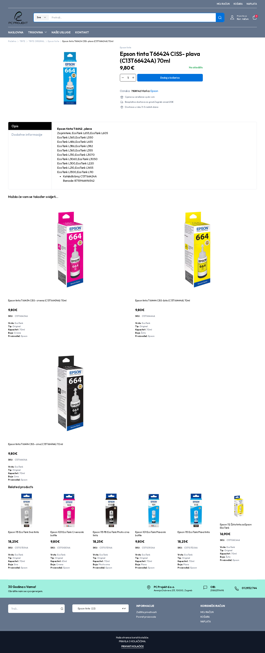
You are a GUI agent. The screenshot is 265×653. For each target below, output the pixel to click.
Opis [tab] (15, 126)
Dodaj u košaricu (170, 77)
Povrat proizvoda (146, 616)
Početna (12, 41)
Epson (154, 91)
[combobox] (100, 608)
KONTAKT (82, 32)
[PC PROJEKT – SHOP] (18, 17)
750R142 (136, 91)
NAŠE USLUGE (61, 32)
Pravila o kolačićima (132, 641)
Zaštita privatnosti (146, 612)
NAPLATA (252, 3)
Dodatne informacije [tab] (27, 134)
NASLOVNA (15, 32)
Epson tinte (53, 41)
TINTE (22, 41)
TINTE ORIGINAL (37, 41)
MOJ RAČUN (223, 3)
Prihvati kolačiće (132, 646)
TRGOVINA (35, 32)
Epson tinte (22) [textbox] (99, 608)
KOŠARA (238, 3)
